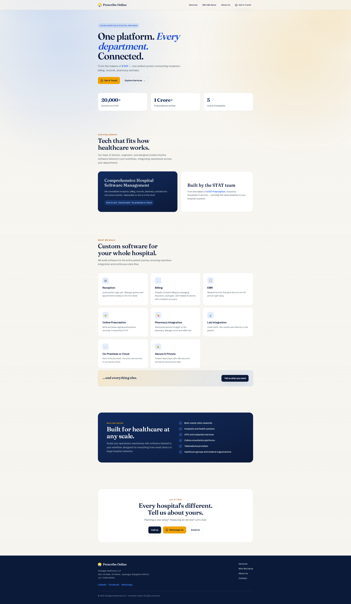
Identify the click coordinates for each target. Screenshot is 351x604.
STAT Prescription (215, 191)
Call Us (154, 530)
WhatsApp (126, 585)
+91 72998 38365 (106, 578)
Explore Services (135, 80)
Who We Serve (209, 5)
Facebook (114, 585)
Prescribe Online (115, 5)
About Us (225, 5)
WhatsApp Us (176, 530)
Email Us (195, 530)
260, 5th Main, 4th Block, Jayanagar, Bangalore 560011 (123, 574)
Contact (243, 578)
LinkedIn (102, 585)
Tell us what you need (235, 378)
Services (193, 5)
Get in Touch (245, 5)
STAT (125, 66)
